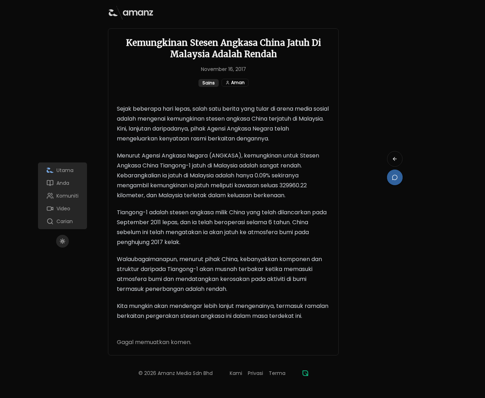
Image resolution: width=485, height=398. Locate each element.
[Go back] (395, 159)
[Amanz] (305, 373)
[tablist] (62, 195)
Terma (277, 373)
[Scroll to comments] (395, 177)
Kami (236, 373)
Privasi (255, 373)
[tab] (62, 170)
